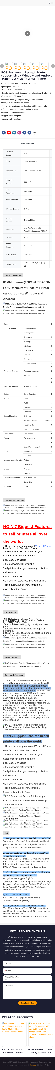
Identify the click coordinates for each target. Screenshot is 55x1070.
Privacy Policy (44, 1065)
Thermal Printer (43, 546)
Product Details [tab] (27, 143)
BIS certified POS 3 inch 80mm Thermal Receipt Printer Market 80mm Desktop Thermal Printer (14, 1051)
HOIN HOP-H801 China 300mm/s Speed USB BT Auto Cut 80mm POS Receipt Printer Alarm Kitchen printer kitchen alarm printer (40, 1051)
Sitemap (32, 1065)
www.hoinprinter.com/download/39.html (28, 916)
